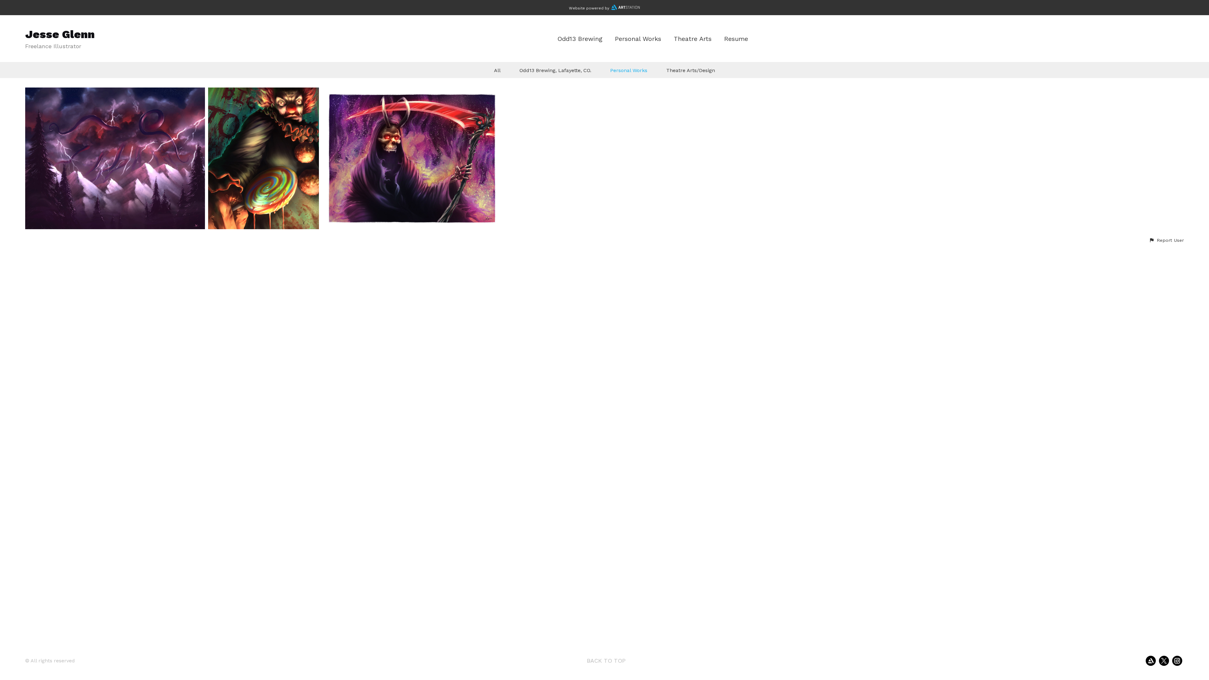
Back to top (606, 660)
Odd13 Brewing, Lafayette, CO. (555, 70)
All (497, 70)
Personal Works (638, 38)
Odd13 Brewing (580, 38)
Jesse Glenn (60, 34)
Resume (736, 38)
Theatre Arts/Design (690, 70)
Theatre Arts (693, 38)
